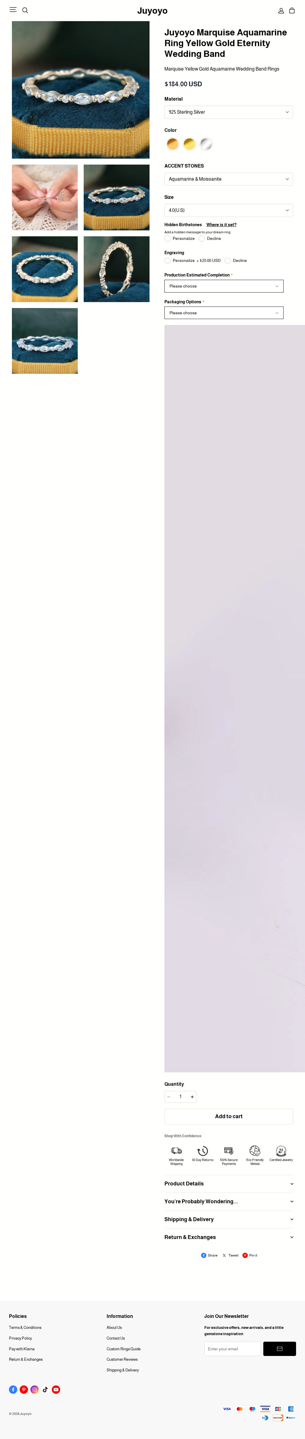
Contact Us (116, 1338)
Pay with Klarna (22, 1349)
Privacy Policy (20, 1338)
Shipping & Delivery (123, 1370)
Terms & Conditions (25, 1327)
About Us (114, 1327)
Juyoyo (152, 10)
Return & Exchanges (26, 1359)
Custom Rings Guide (124, 1349)
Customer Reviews (122, 1359)
